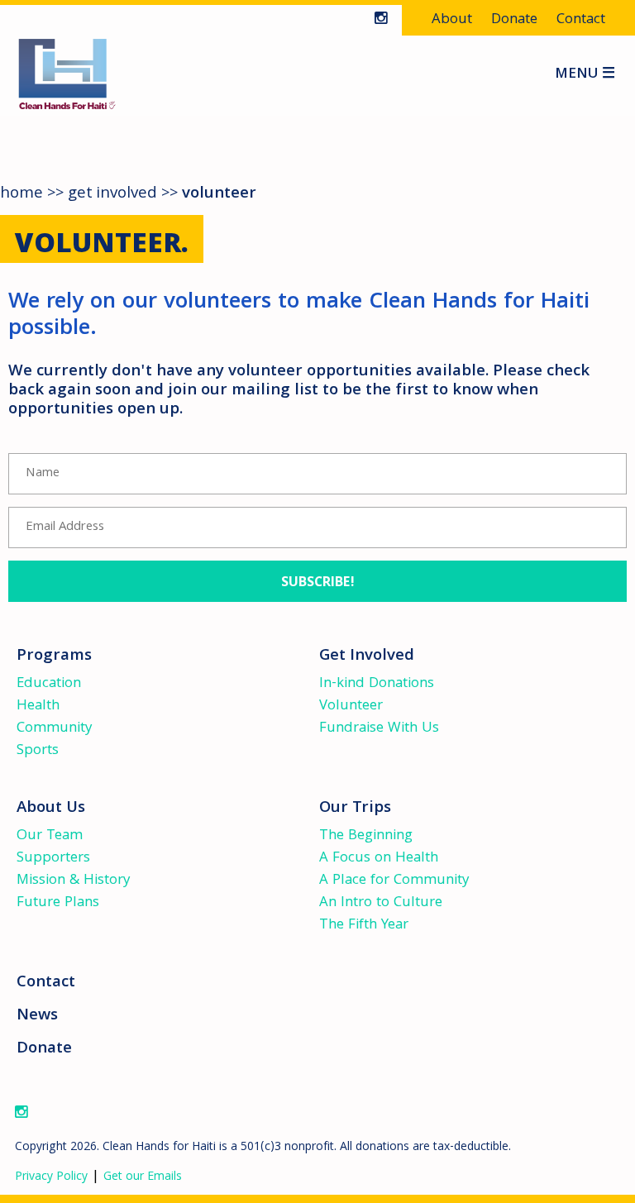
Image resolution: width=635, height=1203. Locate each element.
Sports (38, 751)
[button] (317, 581)
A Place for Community (394, 881)
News (37, 1016)
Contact (580, 20)
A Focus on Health (378, 859)
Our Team (50, 836)
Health (38, 706)
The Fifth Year (363, 926)
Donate (514, 20)
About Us (51, 808)
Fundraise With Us (379, 729)
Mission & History (73, 881)
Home (21, 194)
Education (49, 684)
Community (54, 729)
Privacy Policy (51, 1177)
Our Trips (355, 808)
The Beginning (366, 836)
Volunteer (351, 706)
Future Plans (58, 903)
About (452, 20)
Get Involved (112, 194)
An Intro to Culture (380, 903)
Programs (54, 656)
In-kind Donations (376, 684)
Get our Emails (142, 1177)
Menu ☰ (585, 75)
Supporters (53, 859)
